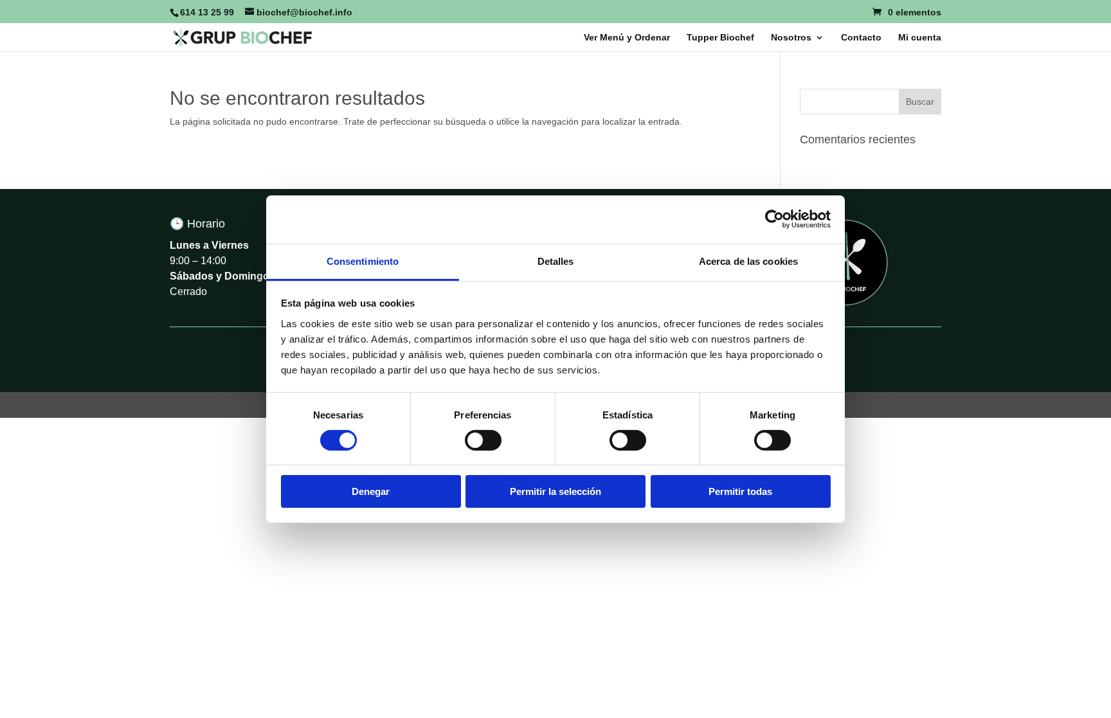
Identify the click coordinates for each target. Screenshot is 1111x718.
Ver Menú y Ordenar (627, 37)
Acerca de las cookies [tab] (748, 260)
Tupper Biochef (720, 37)
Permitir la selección (555, 491)
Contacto (861, 37)
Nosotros (791, 37)
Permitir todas (740, 491)
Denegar (371, 491)
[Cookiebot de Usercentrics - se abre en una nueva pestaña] (774, 219)
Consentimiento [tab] (363, 260)
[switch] (483, 440)
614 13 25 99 (207, 12)
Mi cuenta (919, 37)
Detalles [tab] (555, 260)
